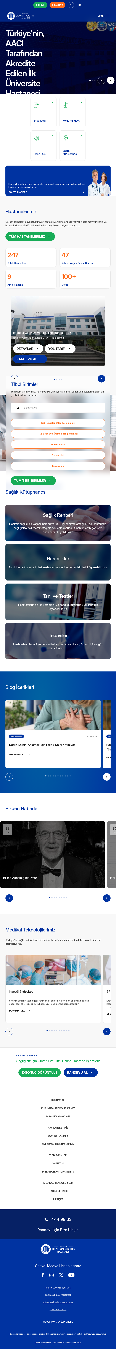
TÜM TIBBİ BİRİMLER (30, 481)
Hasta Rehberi (58, 1191)
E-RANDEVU (57, 5)
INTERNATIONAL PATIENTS (58, 1171)
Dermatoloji (58, 455)
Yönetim (58, 1163)
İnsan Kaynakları (58, 1116)
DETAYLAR (24, 349)
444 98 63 (61, 1219)
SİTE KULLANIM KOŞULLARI (58, 1288)
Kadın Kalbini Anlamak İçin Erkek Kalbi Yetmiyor (42, 745)
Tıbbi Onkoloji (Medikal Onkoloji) (58, 423)
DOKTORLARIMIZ (17, 192)
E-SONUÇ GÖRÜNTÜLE (39, 1072)
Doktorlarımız (58, 1135)
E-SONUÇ (40, 5)
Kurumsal (58, 1100)
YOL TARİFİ (57, 349)
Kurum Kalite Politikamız (58, 1108)
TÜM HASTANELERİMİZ (27, 236)
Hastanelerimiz (58, 1127)
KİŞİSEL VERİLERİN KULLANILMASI (58, 1302)
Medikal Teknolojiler (58, 1182)
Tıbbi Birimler (58, 1155)
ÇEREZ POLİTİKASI (58, 1310)
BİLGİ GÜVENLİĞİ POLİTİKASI (58, 1295)
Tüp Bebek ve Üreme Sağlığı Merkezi (58, 433)
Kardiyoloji (58, 466)
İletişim (58, 1199)
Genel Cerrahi (58, 444)
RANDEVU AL (26, 359)
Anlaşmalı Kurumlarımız (58, 1144)
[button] (90, 80)
